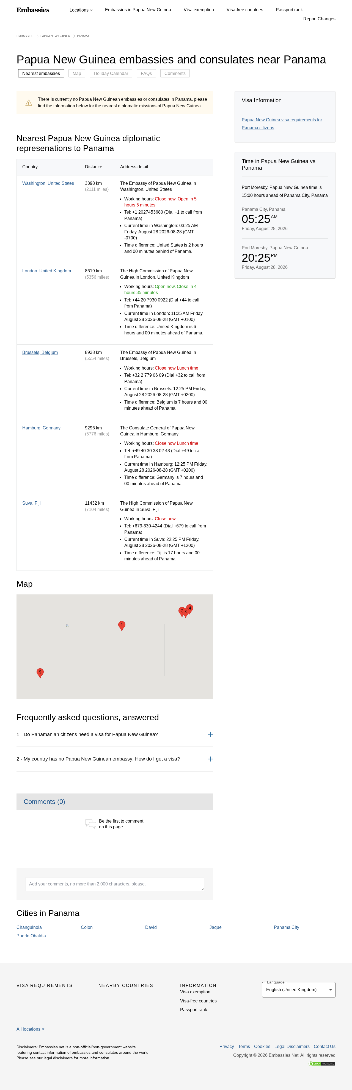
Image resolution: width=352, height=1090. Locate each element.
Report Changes (319, 18)
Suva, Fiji (31, 503)
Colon (87, 927)
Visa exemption (199, 9)
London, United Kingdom (46, 271)
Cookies (262, 1046)
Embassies (24, 36)
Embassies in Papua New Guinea (138, 9)
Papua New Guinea (55, 36)
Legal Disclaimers (292, 1046)
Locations (80, 10)
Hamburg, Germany (41, 428)
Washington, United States (48, 183)
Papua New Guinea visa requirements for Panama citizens (282, 124)
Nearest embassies (41, 73)
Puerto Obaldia (31, 936)
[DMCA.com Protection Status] (322, 1063)
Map (77, 73)
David (151, 927)
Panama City (286, 927)
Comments (175, 73)
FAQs (146, 73)
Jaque (216, 927)
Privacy (226, 1046)
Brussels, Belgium (40, 352)
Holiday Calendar (111, 73)
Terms (244, 1046)
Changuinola (29, 927)
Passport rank (289, 9)
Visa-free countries (245, 9)
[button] (121, 626)
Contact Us (325, 1046)
